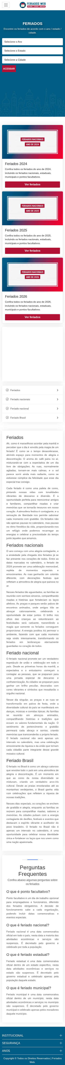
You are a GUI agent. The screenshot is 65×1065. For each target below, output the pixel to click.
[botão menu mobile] (6, 5)
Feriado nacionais (20, 399)
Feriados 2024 (16, 164)
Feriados (15, 390)
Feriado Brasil (18, 417)
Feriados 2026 (16, 296)
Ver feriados (32, 184)
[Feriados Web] (32, 4)
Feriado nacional (19, 408)
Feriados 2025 (16, 230)
